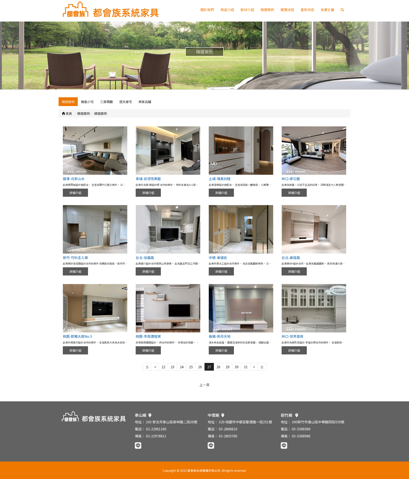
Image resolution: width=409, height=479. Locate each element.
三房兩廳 (106, 101)
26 (200, 366)
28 (218, 366)
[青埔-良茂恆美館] (168, 150)
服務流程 (287, 9)
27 (209, 366)
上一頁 (204, 384)
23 (172, 366)
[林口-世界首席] (314, 308)
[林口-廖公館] (314, 150)
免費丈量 (327, 9)
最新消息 (307, 9)
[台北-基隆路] (314, 229)
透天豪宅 (125, 101)
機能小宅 (87, 101)
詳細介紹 (75, 193)
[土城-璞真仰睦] (241, 150)
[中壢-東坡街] (241, 229)
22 (163, 366)
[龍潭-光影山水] (95, 150)
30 (237, 366)
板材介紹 (247, 9)
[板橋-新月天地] (241, 308)
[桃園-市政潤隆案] (168, 308)
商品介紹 (227, 9)
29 (227, 366)
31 (246, 366)
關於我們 (207, 9)
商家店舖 (144, 101)
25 (191, 366)
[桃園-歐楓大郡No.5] (95, 308)
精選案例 (267, 9)
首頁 (68, 113)
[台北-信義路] (168, 229)
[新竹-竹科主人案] (95, 229)
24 (182, 366)
